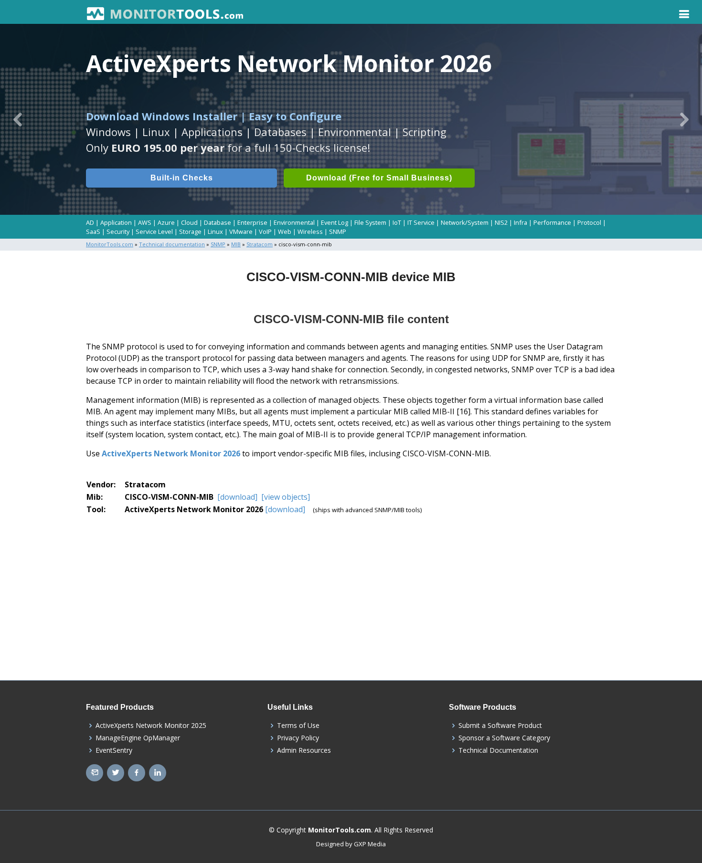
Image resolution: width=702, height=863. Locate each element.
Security (117, 231)
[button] (17, 119)
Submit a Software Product (500, 725)
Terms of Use (298, 725)
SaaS (93, 231)
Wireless (310, 231)
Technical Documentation (498, 750)
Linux (215, 231)
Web (284, 231)
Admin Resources (304, 750)
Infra (520, 222)
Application (116, 222)
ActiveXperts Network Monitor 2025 (151, 725)
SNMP (337, 231)
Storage (190, 231)
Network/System (465, 222)
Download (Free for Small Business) (379, 178)
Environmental (294, 222)
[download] (237, 497)
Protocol (589, 222)
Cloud (189, 222)
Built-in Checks (181, 178)
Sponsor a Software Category (504, 738)
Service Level (154, 231)
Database (217, 222)
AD (90, 222)
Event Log (334, 222)
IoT (397, 222)
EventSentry (114, 750)
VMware (241, 231)
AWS (144, 222)
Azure (166, 222)
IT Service (421, 222)
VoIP (265, 231)
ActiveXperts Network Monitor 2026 (171, 453)
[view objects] (284, 497)
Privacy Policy (298, 738)
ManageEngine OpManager (138, 738)
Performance (552, 222)
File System (370, 222)
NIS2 (501, 222)
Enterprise (252, 222)
